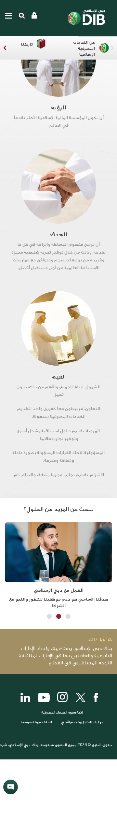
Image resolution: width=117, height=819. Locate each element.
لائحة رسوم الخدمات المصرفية (62, 713)
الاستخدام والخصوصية (36, 722)
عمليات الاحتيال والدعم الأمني (81, 722)
